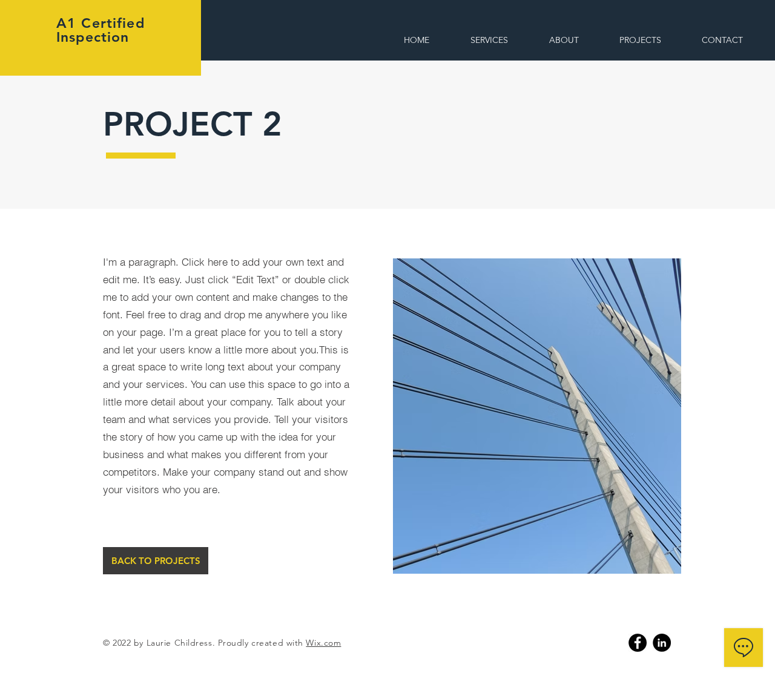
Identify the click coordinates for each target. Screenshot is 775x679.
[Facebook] (637, 643)
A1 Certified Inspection (100, 30)
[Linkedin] (662, 643)
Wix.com (323, 642)
